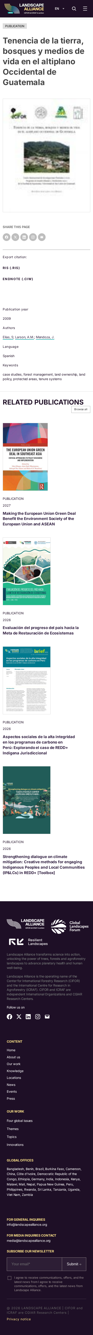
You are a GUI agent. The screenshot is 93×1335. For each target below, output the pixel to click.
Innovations (15, 1145)
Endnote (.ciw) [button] (18, 279)
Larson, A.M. (24, 337)
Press (11, 1098)
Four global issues (20, 1121)
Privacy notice (19, 1319)
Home (11, 1050)
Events (12, 1091)
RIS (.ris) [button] (12, 268)
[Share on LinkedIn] (24, 237)
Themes (12, 1129)
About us (13, 1057)
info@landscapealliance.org (27, 1224)
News (11, 1085)
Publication (14, 26)
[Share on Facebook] (6, 237)
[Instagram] (33, 237)
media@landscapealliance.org (29, 1240)
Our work (14, 1064)
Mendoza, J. (45, 337)
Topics (11, 1137)
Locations (14, 1078)
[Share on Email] (42, 237)
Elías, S (8, 337)
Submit (73, 1264)
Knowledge (15, 1071)
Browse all (80, 409)
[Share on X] (15, 237)
